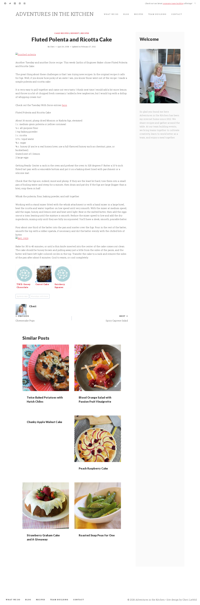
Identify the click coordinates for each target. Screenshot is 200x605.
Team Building (157, 14)
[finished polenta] (72, 54)
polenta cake (22, 296)
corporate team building (173, 3)
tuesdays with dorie (39, 296)
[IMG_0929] (72, 238)
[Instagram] (15, 3)
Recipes (138, 14)
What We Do (111, 14)
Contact (176, 14)
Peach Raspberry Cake (93, 468)
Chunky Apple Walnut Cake (44, 422)
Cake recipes (61, 33)
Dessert (74, 33)
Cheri (52, 47)
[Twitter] (10, 3)
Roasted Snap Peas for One (97, 535)
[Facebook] (5, 3)
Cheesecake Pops (25, 318)
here (64, 105)
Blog (126, 14)
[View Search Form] (195, 3)
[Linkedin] (20, 3)
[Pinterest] (25, 3)
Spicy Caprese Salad (117, 318)
